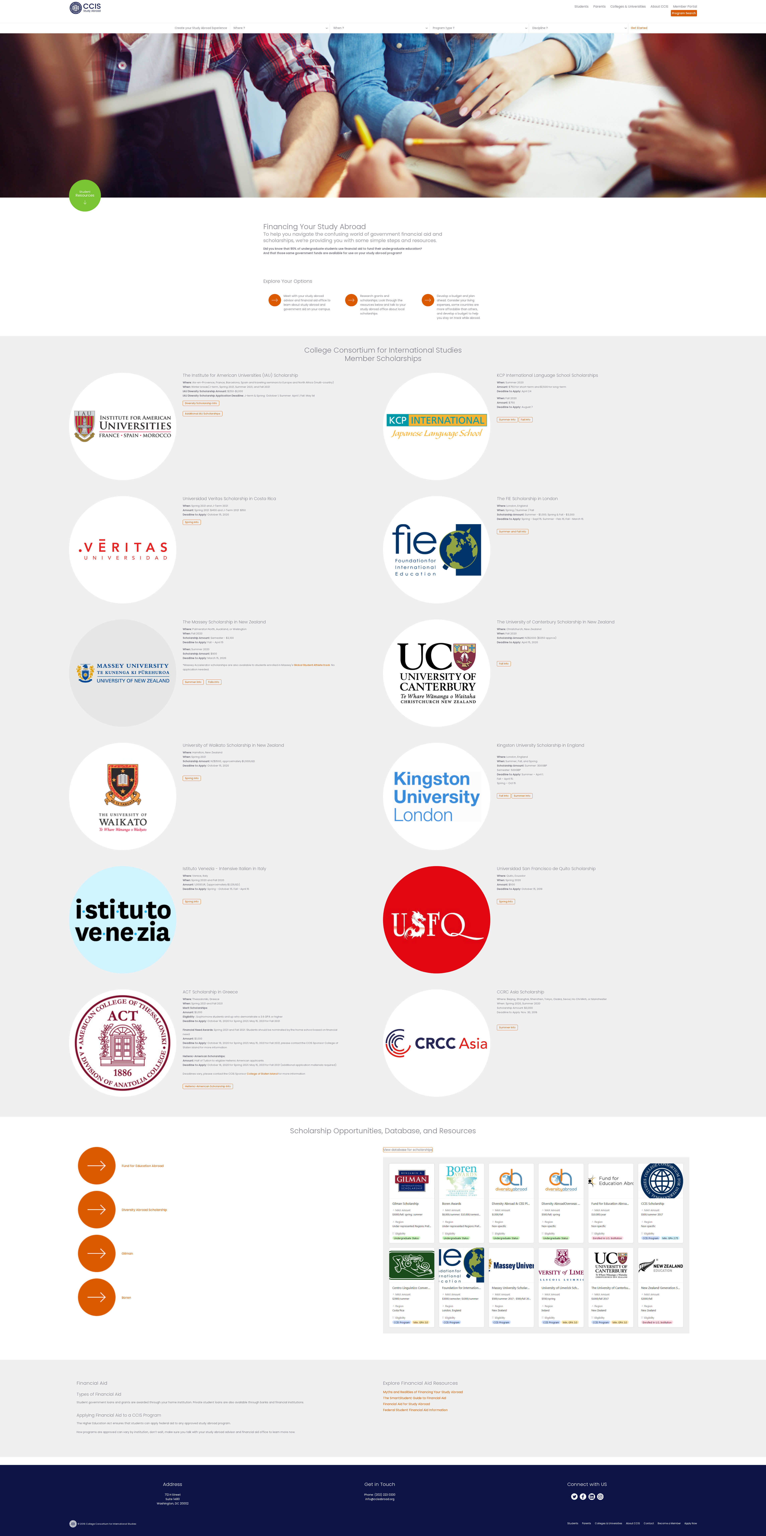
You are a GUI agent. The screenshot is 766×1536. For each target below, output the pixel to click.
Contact (649, 1523)
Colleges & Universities (628, 6)
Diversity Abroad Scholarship (144, 1210)
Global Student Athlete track (312, 665)
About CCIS (659, 6)
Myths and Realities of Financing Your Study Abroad (423, 1392)
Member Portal (685, 6)
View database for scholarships (407, 1149)
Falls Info (213, 682)
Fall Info (525, 419)
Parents (599, 6)
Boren (126, 1297)
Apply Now (690, 1523)
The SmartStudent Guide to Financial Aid (414, 1398)
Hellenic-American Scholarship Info (208, 1086)
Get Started (639, 28)
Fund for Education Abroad (143, 1166)
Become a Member (669, 1523)
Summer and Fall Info (512, 531)
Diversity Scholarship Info (201, 403)
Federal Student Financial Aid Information (415, 1410)
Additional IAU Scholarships (202, 413)
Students (581, 6)
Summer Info (507, 419)
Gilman (127, 1253)
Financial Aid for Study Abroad (406, 1404)
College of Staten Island (262, 1074)
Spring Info (192, 522)
